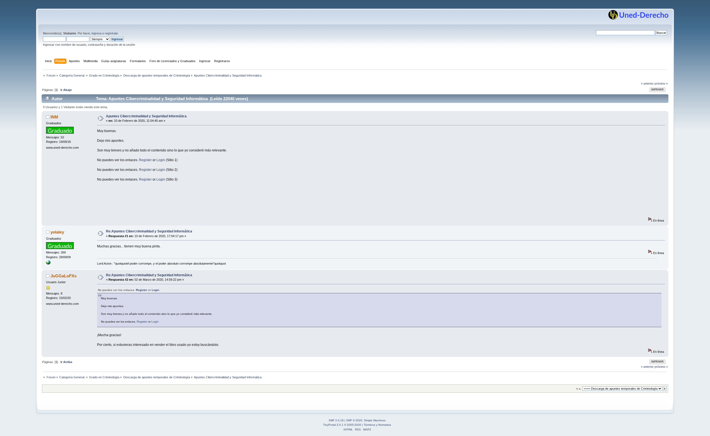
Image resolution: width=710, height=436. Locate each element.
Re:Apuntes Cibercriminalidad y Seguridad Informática (149, 231)
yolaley (57, 232)
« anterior (647, 83)
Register (145, 160)
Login (160, 160)
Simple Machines (375, 420)
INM (54, 117)
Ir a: (578, 388)
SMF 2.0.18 (336, 420)
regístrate (111, 33)
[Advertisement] (198, 204)
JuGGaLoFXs (63, 275)
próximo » (661, 83)
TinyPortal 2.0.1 (333, 424)
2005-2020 (354, 424)
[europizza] (48, 263)
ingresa (97, 33)
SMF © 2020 (354, 420)
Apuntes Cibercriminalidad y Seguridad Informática (146, 116)
